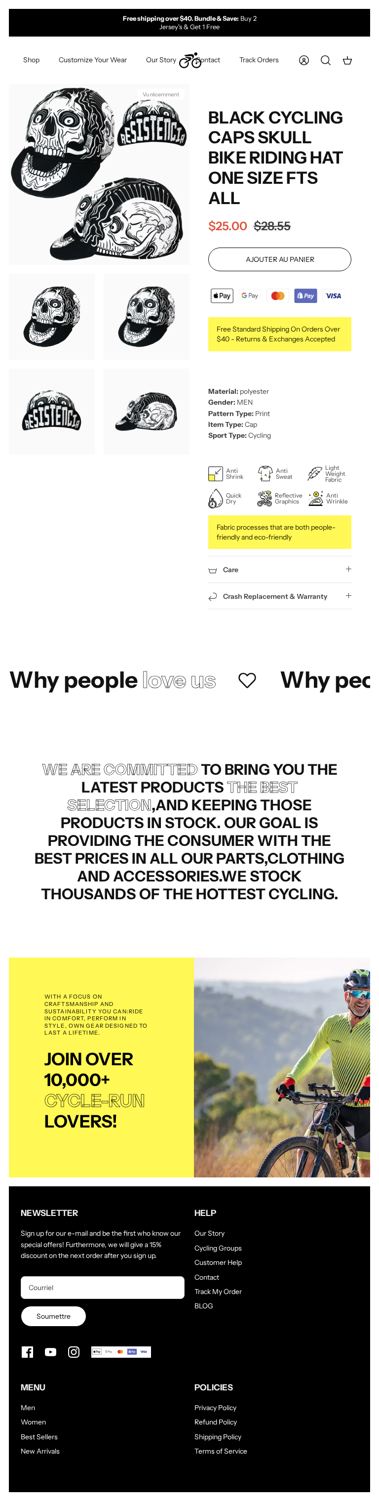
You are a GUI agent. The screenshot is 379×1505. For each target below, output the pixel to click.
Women (33, 1422)
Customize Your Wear (93, 59)
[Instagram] (73, 1352)
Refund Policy (215, 1422)
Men (28, 1407)
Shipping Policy (217, 1436)
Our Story (161, 59)
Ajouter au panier (280, 259)
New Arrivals (40, 1451)
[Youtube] (50, 1352)
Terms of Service (220, 1451)
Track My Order (218, 1291)
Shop (31, 59)
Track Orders (259, 59)
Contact (207, 59)
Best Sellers (39, 1436)
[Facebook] (27, 1352)
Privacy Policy (215, 1407)
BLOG (203, 1305)
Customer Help (218, 1262)
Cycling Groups (218, 1248)
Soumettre (54, 1316)
